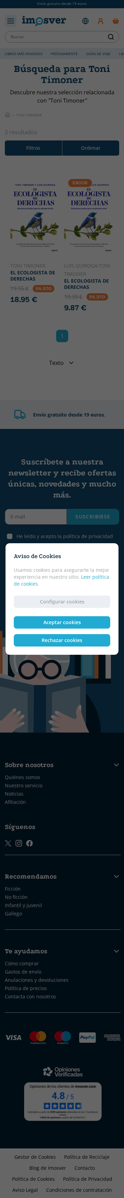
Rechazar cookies (62, 640)
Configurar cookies (62, 601)
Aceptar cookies (62, 622)
